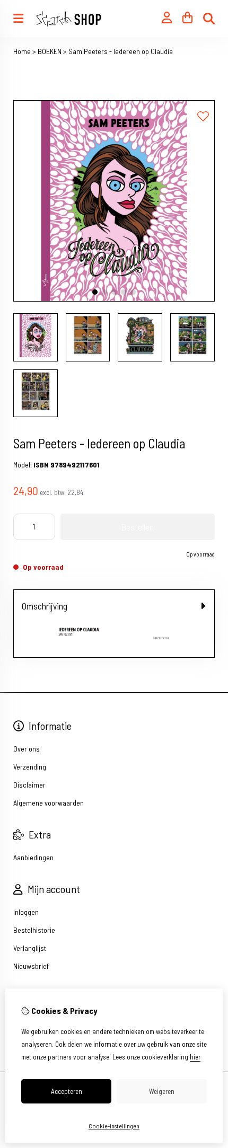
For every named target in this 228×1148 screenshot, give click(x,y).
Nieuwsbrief (31, 930)
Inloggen (26, 876)
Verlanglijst (29, 912)
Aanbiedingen (33, 821)
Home (22, 51)
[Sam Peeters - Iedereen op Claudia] (114, 298)
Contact (25, 985)
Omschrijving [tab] (44, 606)
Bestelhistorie (34, 894)
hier (195, 1057)
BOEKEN (50, 51)
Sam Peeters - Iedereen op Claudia (120, 51)
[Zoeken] (209, 18)
